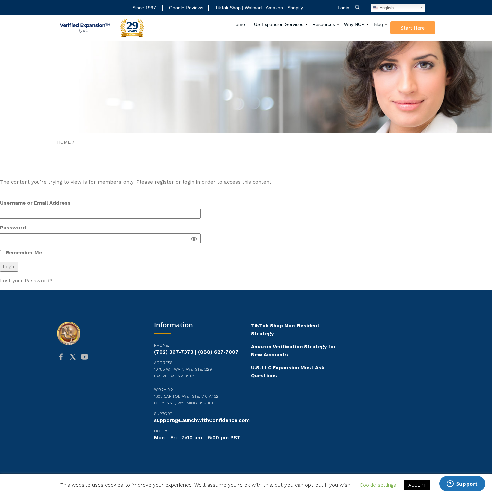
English (386, 7)
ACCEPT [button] (417, 485)
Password (13, 228)
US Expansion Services (278, 24)
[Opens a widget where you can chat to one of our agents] (462, 484)
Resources (323, 24)
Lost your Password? (26, 281)
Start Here (413, 28)
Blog (378, 24)
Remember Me (23, 253)
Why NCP (354, 24)
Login (343, 7)
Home (238, 24)
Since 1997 (144, 7)
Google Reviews (186, 7)
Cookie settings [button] (378, 485)
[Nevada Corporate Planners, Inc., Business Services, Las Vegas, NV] (90, 383)
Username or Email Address (35, 203)
